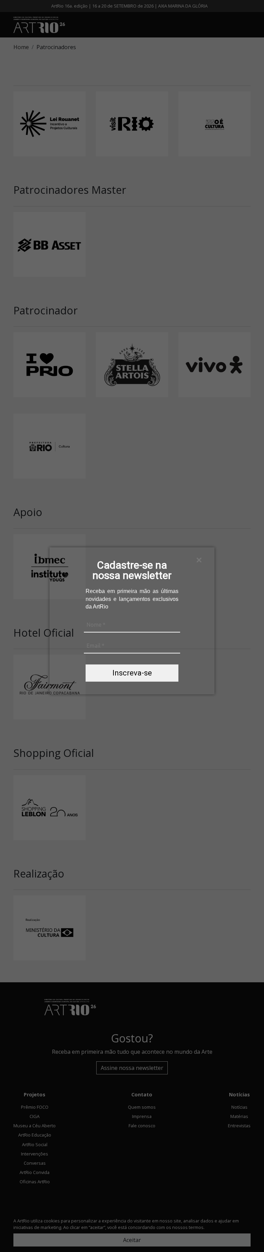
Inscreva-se (132, 673)
